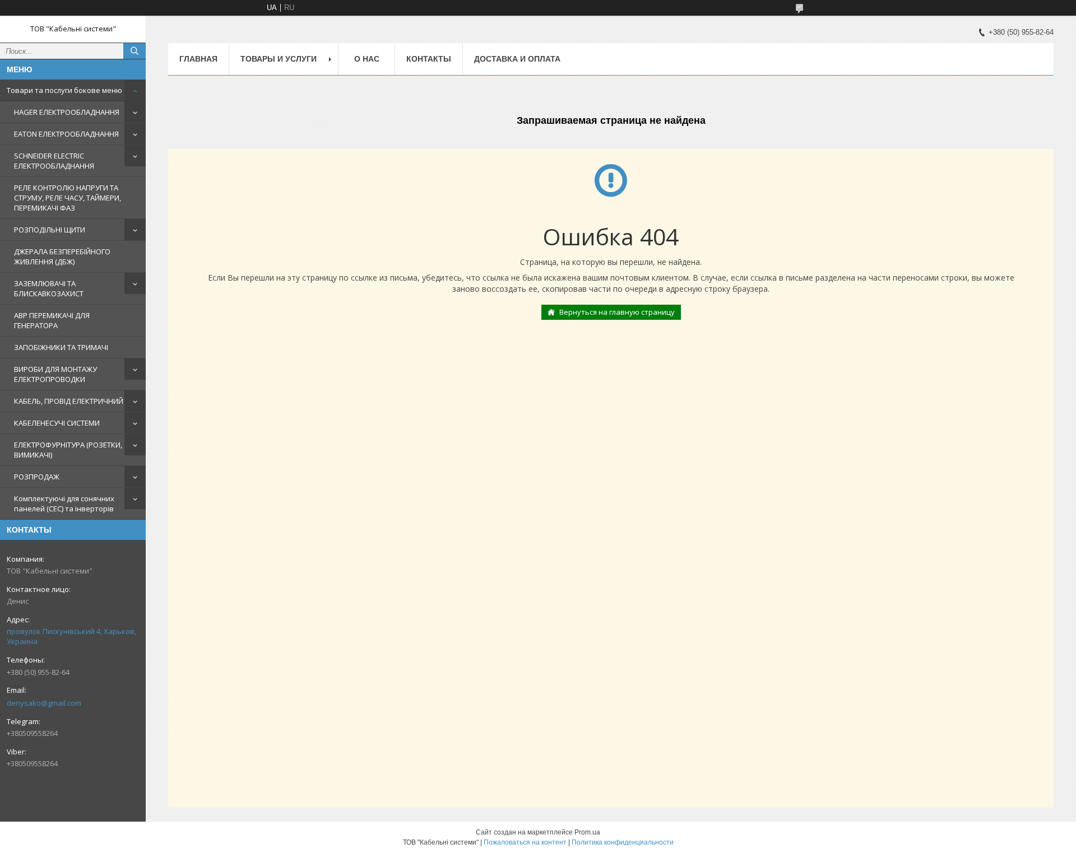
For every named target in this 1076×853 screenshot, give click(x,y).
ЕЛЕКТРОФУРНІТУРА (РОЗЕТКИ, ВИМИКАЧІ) (68, 450)
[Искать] (134, 51)
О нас (366, 58)
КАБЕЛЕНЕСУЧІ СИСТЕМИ (57, 423)
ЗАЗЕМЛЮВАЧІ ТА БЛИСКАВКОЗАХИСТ (49, 288)
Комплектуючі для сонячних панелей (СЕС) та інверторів (64, 503)
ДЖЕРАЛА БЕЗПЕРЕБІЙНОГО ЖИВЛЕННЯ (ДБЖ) (62, 256)
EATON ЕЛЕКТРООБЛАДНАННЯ (66, 134)
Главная (198, 58)
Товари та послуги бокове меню (64, 90)
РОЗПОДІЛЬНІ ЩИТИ (49, 230)
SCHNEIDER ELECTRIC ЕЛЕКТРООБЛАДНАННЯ (54, 161)
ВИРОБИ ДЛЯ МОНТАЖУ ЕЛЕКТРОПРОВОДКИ (55, 374)
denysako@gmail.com (44, 703)
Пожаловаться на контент (525, 842)
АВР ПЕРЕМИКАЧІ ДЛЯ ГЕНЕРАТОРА (52, 320)
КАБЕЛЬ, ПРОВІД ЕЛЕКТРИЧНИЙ (68, 401)
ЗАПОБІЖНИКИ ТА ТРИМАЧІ (61, 347)
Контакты (428, 58)
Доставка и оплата (517, 58)
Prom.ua (587, 832)
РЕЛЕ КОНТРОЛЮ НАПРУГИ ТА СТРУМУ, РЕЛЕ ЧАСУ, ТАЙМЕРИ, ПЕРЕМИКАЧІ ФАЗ (67, 198)
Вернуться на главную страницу (617, 312)
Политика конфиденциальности (623, 842)
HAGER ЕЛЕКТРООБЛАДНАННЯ (66, 112)
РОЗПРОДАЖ (36, 477)
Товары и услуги (278, 58)
